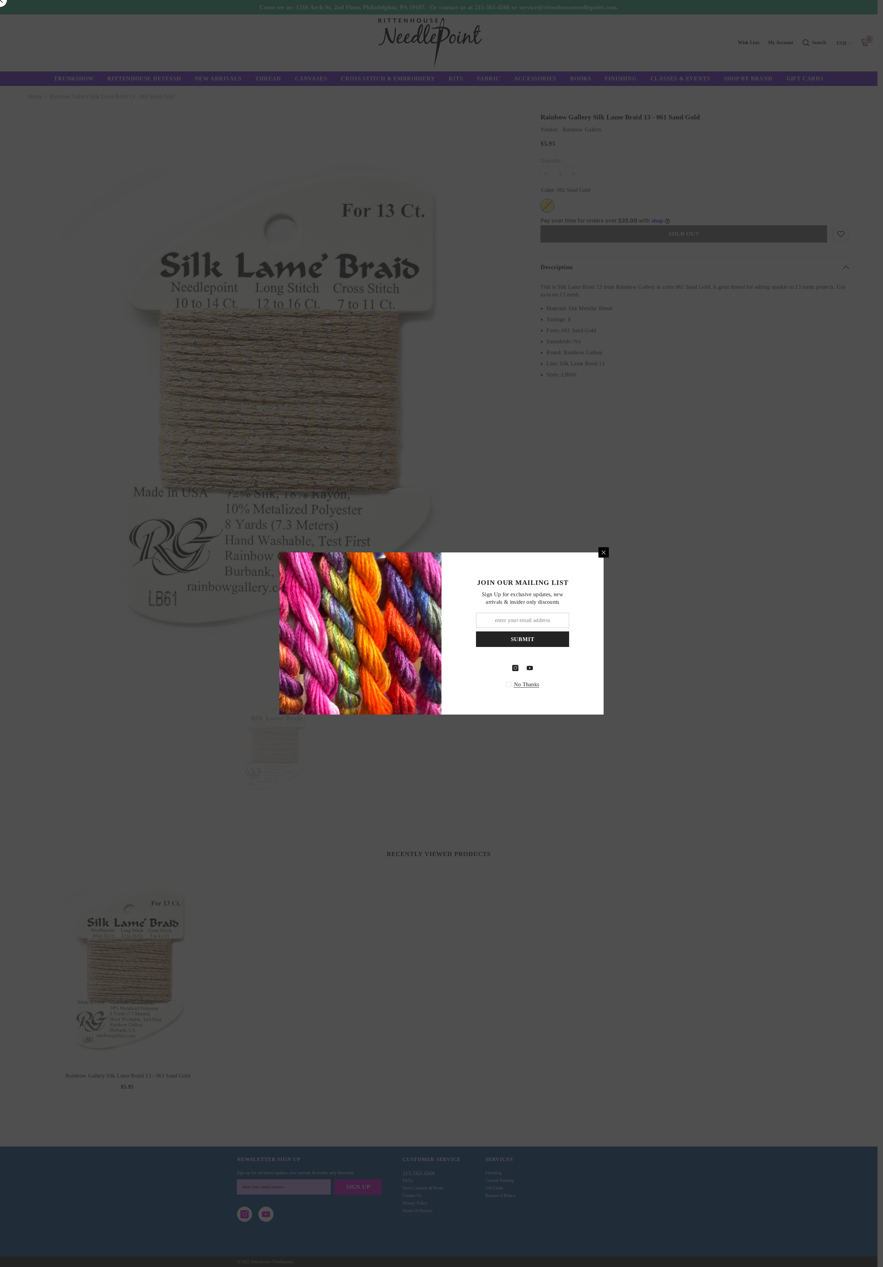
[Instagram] (515, 668)
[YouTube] (530, 668)
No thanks (526, 684)
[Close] (603, 552)
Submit (523, 639)
